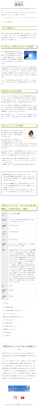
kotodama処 (19, 4)
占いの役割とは (7, 332)
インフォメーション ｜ (8, 17)
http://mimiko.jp (13, 239)
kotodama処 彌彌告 (14, 404)
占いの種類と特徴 (8, 307)
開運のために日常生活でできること (13, 317)
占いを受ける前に (8, 323)
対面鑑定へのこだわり (9, 329)
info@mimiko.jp (13, 231)
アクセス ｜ (28, 17)
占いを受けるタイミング (10, 326)
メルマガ (33, 17)
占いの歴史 (6, 335)
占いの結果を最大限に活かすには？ (13, 310)
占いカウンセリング (8, 320)
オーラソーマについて (9, 313)
